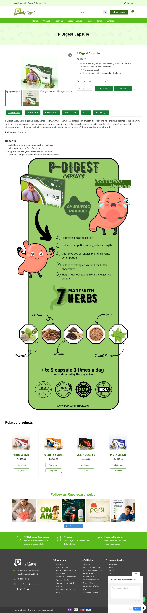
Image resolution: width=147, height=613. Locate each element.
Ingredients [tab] (32, 112)
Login (111, 573)
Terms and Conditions (91, 580)
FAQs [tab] (86, 112)
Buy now (123, 88)
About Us (59, 21)
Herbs (99, 21)
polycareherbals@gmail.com (27, 584)
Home (35, 21)
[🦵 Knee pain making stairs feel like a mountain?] (73, 510)
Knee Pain (59, 564)
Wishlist (112, 570)
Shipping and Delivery (91, 592)
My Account (120, 12)
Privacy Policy (88, 583)
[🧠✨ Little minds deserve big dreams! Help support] (123, 510)
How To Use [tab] (70, 112)
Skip (130, 608)
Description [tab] (14, 112)
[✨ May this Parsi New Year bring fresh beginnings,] (98, 510)
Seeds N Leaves (75, 21)
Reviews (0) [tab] (101, 112)
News (89, 21)
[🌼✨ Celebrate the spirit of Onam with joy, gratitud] (49, 510)
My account (113, 564)
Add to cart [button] (21, 465)
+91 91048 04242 (23, 579)
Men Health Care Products (65, 589)
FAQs (58, 592)
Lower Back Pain (62, 567)
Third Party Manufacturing (92, 570)
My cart (111, 567)
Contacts (111, 21)
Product (46, 21)
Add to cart (104, 88)
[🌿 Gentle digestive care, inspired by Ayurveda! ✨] (24, 510)
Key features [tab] (51, 112)
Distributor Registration (91, 567)
